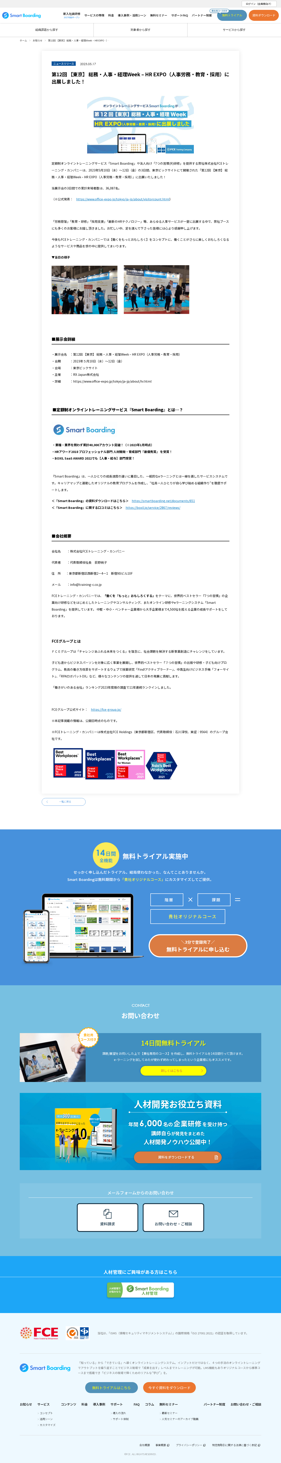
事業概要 (160, 1445)
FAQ (137, 1404)
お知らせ (26, 1404)
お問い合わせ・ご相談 (246, 1404)
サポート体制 (121, 1419)
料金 (84, 1404)
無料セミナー (168, 1404)
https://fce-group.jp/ (106, 709)
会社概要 (144, 1445)
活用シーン (46, 1419)
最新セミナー (170, 1413)
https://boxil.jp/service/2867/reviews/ (153, 507)
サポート (116, 1404)
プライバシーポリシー (189, 1445)
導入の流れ (119, 1413)
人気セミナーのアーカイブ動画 (180, 1419)
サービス (43, 1404)
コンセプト (46, 1413)
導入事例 (99, 1404)
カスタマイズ (48, 1425)
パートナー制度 (214, 1404)
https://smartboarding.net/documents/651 (163, 501)
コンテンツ (68, 1404)
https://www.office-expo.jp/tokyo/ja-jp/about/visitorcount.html (122, 199)
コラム (149, 1404)
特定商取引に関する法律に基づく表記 (234, 1445)
